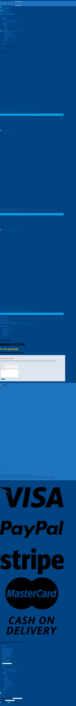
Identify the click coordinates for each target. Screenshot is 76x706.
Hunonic (6, 26)
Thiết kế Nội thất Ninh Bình (9, 685)
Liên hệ (3, 689)
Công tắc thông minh (6, 653)
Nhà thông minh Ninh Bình (9, 22)
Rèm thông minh (5, 660)
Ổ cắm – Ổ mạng (5, 659)
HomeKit (6, 27)
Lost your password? (4, 704)
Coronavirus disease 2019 (5, 320)
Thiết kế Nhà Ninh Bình (9, 684)
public (3, 334)
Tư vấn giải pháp (5, 335)
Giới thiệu (4, 18)
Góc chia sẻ (4, 332)
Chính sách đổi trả (6, 464)
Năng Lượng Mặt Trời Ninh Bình (10, 20)
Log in (9, 702)
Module (3, 658)
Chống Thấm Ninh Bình (9, 21)
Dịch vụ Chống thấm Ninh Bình (8, 329)
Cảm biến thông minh (7, 650)
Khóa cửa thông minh (6, 655)
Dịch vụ (3, 19)
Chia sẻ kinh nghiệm (6, 328)
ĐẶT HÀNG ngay (18, 1)
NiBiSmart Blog (5, 333)
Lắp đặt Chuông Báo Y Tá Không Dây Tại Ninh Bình (11, 322)
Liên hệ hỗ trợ (5, 470)
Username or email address (6, 698)
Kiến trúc (6, 687)
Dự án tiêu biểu (5, 330)
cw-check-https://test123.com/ (6, 319)
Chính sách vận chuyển (7, 466)
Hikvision (6, 28)
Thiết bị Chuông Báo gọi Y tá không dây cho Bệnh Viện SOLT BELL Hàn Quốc (16, 323)
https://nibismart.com (58, 477)
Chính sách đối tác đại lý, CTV (8, 469)
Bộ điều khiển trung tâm (7, 648)
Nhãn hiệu (4, 24)
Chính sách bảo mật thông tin (8, 467)
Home (3, 16)
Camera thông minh (6, 651)
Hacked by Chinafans (4, 321)
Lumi (5, 25)
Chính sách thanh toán (7, 463)
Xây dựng (6, 686)
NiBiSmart (6, 29)
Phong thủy (6, 688)
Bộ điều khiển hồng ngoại (7, 649)
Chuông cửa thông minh (7, 652)
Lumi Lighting (5, 657)
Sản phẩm (4, 23)
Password (2, 700)
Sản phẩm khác (5, 661)
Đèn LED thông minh (6, 654)
